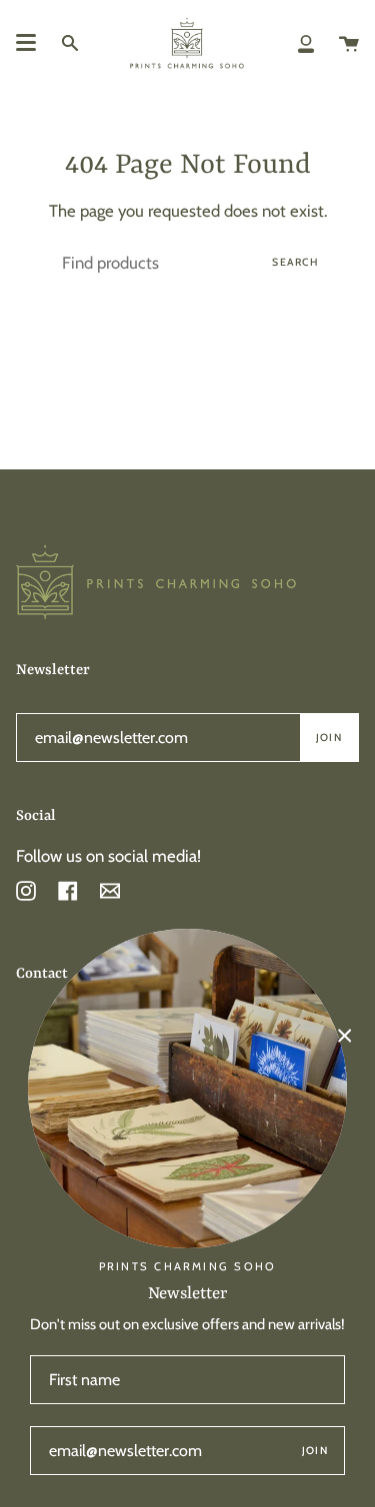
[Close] (345, 1036)
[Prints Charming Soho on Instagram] (26, 890)
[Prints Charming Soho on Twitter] (110, 896)
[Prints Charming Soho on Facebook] (68, 890)
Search (295, 262)
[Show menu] (26, 43)
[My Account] (306, 43)
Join (329, 737)
